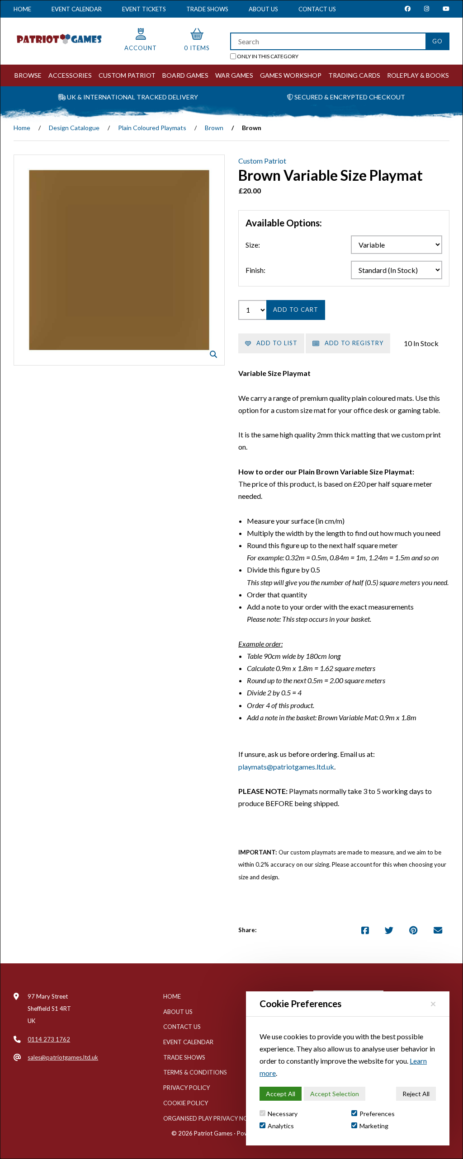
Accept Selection (334, 1094)
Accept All (280, 1094)
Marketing (373, 1126)
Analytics (281, 1126)
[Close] (433, 1003)
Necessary (283, 1113)
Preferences (377, 1113)
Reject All (416, 1094)
